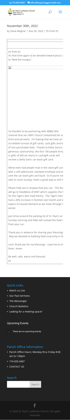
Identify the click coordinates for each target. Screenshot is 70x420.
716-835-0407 (17, 361)
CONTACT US (16, 366)
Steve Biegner (18, 31)
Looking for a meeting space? (25, 311)
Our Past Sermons (19, 295)
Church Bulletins (18, 306)
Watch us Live (17, 290)
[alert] (35, 331)
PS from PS (52, 31)
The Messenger (18, 301)
